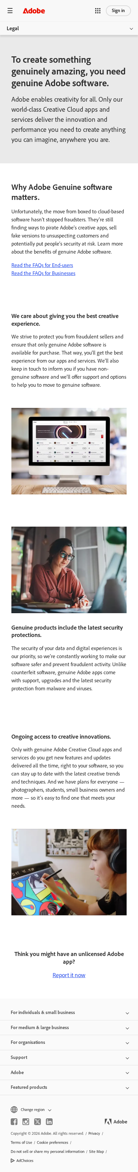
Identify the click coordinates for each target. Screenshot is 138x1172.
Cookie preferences (52, 1142)
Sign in (118, 10)
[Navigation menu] (10, 10)
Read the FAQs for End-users (42, 265)
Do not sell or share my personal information (47, 1151)
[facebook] (14, 1121)
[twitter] (37, 1121)
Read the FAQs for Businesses (43, 273)
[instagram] (25, 1121)
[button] (97, 10)
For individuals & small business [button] (43, 1012)
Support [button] (19, 1057)
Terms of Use (21, 1142)
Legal (13, 28)
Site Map (96, 1151)
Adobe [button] (17, 1072)
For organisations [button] (28, 1042)
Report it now (69, 975)
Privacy (94, 1133)
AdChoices (24, 1160)
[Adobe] (34, 10)
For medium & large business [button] (40, 1027)
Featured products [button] (29, 1087)
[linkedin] (49, 1121)
